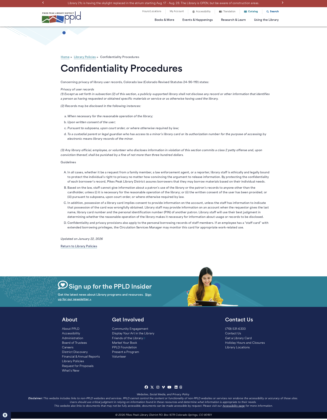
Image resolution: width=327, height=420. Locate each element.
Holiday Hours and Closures (245, 343)
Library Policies (85, 57)
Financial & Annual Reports (81, 357)
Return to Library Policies (79, 246)
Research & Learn (233, 20)
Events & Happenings (197, 20)
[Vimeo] (163, 387)
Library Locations (237, 347)
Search (274, 12)
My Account (177, 11)
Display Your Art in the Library (133, 333)
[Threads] (181, 387)
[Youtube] (169, 387)
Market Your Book (124, 343)
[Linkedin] (176, 387)
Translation (229, 12)
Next (283, 2)
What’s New (70, 371)
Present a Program (125, 352)
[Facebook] (146, 387)
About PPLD (70, 329)
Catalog (253, 12)
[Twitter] (152, 387)
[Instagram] (158, 387)
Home (65, 57)
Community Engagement (130, 329)
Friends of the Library (127, 338)
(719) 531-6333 (235, 329)
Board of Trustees (74, 343)
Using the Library (266, 20)
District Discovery (75, 352)
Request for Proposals (78, 366)
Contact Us (233, 333)
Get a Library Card (238, 338)
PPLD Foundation (124, 347)
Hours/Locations (151, 11)
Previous (43, 2)
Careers (68, 347)
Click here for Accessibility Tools (5, 415)
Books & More (164, 20)
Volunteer (119, 357)
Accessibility (203, 12)
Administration (72, 338)
